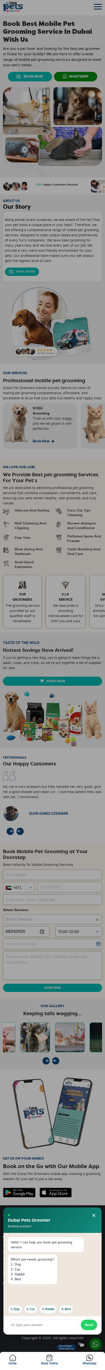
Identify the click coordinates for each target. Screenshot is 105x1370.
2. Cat (31, 1309)
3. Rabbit (48, 1309)
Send (89, 1325)
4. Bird (66, 1309)
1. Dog (14, 1309)
